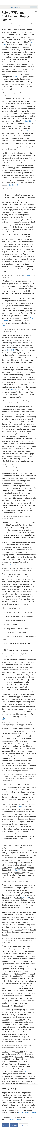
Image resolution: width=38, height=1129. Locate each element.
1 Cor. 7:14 (17, 870)
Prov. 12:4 (5, 325)
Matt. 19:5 (17, 76)
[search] (35, 2)
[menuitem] (3, 2)
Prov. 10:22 (27, 1071)
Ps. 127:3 (13, 564)
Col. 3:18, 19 (13, 185)
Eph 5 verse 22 (29, 131)
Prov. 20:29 (25, 897)
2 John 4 (18, 929)
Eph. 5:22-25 (26, 121)
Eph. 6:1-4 (15, 389)
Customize (23, 1125)
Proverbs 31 (26, 275)
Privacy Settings (15, 1120)
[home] (3, 2)
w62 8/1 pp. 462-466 (14, 7)
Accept (5, 1125)
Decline (14, 1125)
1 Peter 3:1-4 (21, 807)
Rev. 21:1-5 (11, 350)
